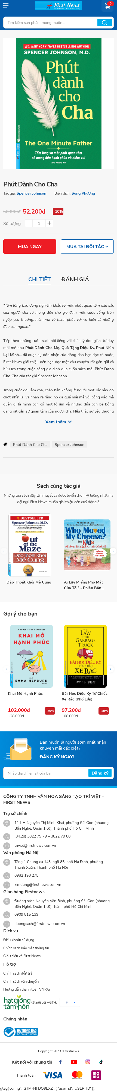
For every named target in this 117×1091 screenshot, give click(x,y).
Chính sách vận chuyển (21, 981)
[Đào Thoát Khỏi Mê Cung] (30, 544)
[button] (113, 551)
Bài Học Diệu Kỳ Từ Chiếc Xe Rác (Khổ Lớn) (84, 696)
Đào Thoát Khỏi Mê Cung (29, 582)
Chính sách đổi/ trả (17, 973)
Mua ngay (30, 246)
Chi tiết (39, 279)
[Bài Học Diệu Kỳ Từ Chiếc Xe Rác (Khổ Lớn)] (85, 656)
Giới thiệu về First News (22, 955)
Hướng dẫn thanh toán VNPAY (27, 989)
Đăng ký (100, 773)
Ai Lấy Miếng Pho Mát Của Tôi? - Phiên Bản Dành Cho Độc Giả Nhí (84, 585)
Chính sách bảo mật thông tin (26, 948)
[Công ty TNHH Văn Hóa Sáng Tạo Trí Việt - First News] (58, 5)
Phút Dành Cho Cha (30, 444)
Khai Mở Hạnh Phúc (25, 693)
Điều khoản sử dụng (18, 939)
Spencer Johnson (31, 193)
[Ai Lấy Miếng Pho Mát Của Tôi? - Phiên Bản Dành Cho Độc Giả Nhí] (87, 544)
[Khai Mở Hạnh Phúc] (31, 656)
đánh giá (75, 279)
